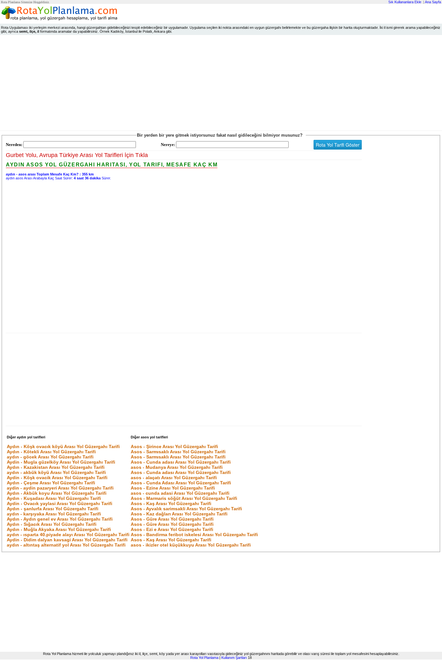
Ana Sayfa (433, 2)
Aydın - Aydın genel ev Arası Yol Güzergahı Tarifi (60, 519)
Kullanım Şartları (234, 658)
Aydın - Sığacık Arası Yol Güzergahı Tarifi (51, 524)
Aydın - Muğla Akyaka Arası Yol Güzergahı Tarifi (59, 529)
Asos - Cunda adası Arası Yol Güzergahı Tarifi (181, 462)
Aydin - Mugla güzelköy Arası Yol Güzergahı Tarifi (61, 462)
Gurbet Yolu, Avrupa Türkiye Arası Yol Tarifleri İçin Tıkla (77, 155)
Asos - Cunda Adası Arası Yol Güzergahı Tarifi (181, 482)
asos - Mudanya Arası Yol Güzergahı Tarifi (177, 467)
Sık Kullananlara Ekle (404, 2)
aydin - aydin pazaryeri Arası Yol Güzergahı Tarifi (60, 488)
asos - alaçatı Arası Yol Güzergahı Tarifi (174, 477)
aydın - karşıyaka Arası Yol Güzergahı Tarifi (54, 513)
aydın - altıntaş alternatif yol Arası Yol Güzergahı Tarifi (66, 544)
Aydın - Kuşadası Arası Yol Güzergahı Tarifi (54, 498)
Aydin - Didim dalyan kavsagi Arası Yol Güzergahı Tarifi (67, 539)
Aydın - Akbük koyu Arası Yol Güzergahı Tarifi (56, 493)
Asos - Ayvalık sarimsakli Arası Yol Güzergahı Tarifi (186, 508)
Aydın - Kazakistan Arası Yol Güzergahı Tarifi (56, 467)
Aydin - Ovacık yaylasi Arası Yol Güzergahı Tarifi (59, 503)
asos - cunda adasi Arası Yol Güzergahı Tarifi (180, 493)
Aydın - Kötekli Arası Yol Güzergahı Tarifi (51, 451)
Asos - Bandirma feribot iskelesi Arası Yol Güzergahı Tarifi (194, 534)
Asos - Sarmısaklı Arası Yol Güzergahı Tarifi (178, 451)
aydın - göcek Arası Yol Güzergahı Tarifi (50, 456)
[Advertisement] (221, 84)
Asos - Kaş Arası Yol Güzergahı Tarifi (171, 503)
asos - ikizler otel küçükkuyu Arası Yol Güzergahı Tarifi (191, 544)
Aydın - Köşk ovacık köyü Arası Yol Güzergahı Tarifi (63, 446)
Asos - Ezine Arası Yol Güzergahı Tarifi (173, 488)
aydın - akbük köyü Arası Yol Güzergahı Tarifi (56, 472)
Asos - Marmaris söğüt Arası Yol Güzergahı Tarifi (184, 498)
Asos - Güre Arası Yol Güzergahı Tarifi (172, 519)
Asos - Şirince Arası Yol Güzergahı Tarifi (174, 446)
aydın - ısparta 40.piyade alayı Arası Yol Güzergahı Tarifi (68, 534)
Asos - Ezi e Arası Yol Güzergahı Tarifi (172, 529)
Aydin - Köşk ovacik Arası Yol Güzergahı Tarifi (57, 477)
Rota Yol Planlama (204, 658)
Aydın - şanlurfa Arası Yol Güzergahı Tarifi (52, 508)
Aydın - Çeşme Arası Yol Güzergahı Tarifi (51, 482)
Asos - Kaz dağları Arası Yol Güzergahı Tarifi (179, 513)
